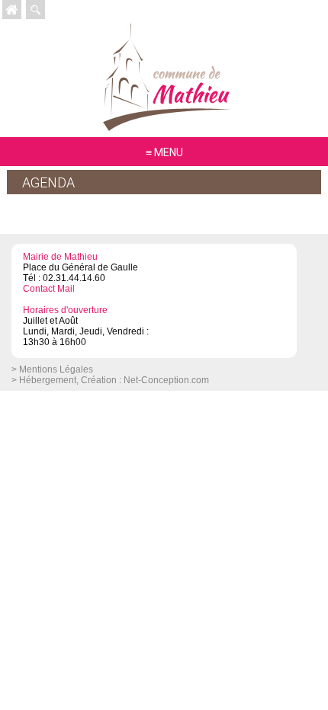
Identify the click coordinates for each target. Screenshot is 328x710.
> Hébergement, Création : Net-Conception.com (110, 380)
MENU (168, 152)
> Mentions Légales (52, 369)
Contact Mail (49, 288)
